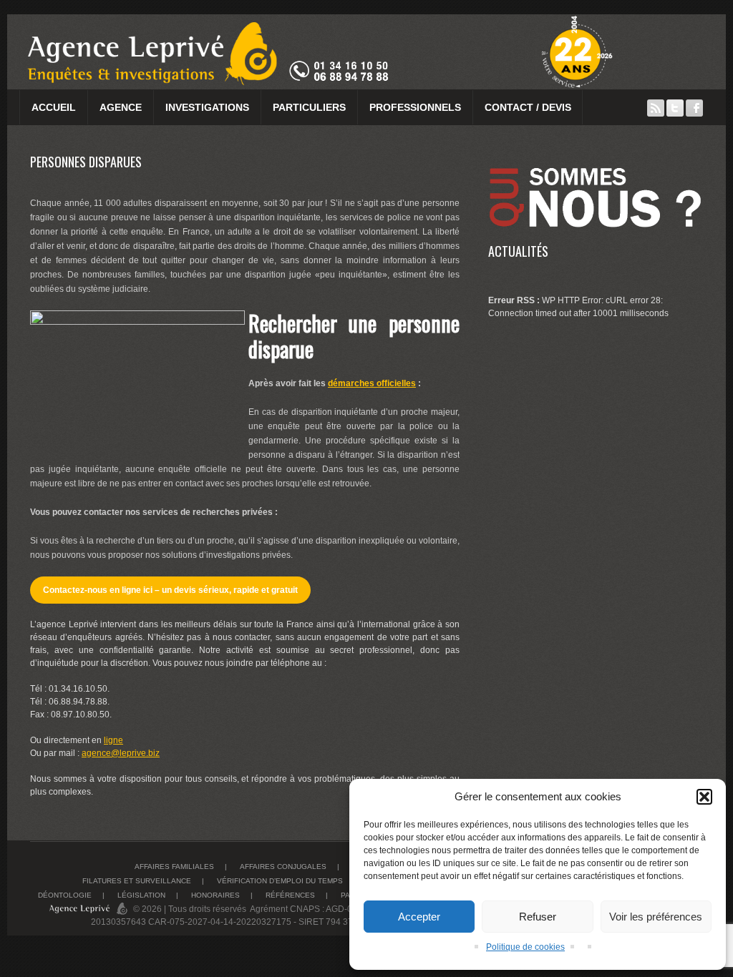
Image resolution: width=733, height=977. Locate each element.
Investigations (207, 107)
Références (290, 895)
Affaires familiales (174, 866)
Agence (120, 107)
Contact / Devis (528, 107)
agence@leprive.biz (121, 753)
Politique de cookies (525, 947)
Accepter (419, 916)
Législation (141, 895)
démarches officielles (372, 383)
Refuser (537, 916)
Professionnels (415, 107)
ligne (113, 740)
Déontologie (65, 895)
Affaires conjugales (283, 866)
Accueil (53, 107)
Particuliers (309, 107)
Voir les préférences (655, 916)
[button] (704, 797)
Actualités (518, 251)
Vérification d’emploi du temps (280, 881)
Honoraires (215, 895)
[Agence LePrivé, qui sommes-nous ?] (595, 161)
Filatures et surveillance (136, 881)
